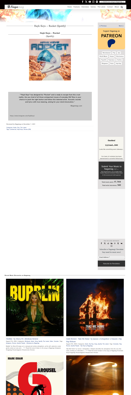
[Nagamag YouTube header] (90, 1)
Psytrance (111, 60)
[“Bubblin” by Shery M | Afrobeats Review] (35, 307)
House (112, 56)
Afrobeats (27, 341)
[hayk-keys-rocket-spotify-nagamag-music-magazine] (50, 39)
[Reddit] (108, 243)
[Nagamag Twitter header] (87, 1)
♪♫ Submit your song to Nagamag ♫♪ (112, 1)
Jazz (119, 53)
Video (51, 341)
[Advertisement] (111, 76)
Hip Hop (91, 344)
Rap (120, 344)
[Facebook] (101, 243)
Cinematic (116, 344)
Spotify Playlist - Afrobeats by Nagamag (28, 343)
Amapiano (8, 343)
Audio (14, 127)
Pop (18, 127)
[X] (104, 243)
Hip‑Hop (118, 63)
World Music (103, 56)
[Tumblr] (118, 243)
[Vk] (121, 243)
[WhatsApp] (114, 243)
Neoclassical (106, 53)
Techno (119, 60)
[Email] (111, 246)
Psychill (103, 60)
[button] (122, 7)
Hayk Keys (20, 129)
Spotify (40, 341)
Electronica (119, 56)
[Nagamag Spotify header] (97, 1)
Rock (112, 63)
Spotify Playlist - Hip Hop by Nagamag (82, 346)
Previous (103, 26)
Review (14, 343)
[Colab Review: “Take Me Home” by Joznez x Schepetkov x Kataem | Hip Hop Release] (95, 307)
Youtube (56, 341)
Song (36, 341)
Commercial (13, 129)
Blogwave (105, 63)
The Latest (23, 127)
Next (120, 26)
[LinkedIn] (111, 243)
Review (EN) (27, 129)
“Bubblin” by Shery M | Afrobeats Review (22, 339)
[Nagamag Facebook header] (83, 1)
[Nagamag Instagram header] (94, 1)
